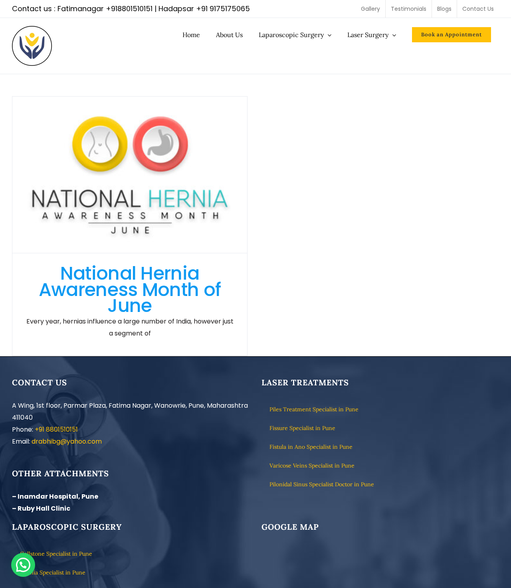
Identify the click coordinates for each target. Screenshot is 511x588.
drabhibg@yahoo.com (67, 441)
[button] (23, 565)
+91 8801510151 (56, 429)
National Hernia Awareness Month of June (130, 175)
